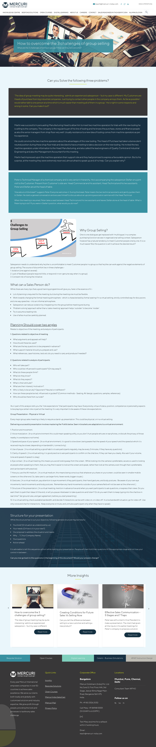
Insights (48, 680)
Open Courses (46, 12)
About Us (74, 12)
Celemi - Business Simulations (110, 658)
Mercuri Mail (50, 703)
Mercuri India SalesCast (55, 697)
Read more (42, 632)
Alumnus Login (135, 12)
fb (115, 703)
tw (120, 703)
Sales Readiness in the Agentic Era (112, 12)
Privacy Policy (51, 708)
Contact (92, 12)
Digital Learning (61, 12)
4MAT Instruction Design (142, 658)
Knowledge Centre (11, 12)
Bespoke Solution (14, 658)
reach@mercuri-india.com (106, 4)
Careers (83, 12)
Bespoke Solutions (30, 12)
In (124, 703)
